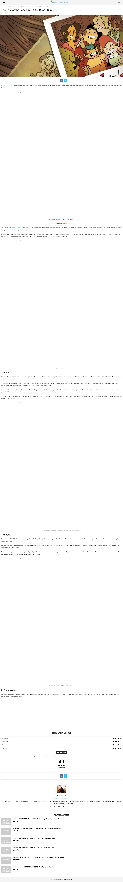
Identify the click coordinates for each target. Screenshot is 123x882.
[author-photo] (61, 793)
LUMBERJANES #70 (7, 85)
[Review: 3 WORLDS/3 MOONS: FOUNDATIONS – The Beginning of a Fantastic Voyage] (6, 860)
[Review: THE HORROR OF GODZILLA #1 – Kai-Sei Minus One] (6, 850)
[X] (65, 80)
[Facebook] (61, 80)
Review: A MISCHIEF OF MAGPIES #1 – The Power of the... (32, 867)
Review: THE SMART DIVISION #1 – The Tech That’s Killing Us (34, 838)
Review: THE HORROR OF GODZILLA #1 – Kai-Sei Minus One (33, 848)
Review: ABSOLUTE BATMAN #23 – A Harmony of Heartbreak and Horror (38, 819)
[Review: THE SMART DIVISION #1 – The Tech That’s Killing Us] (6, 841)
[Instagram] (50, 807)
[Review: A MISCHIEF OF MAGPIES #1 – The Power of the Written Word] (6, 870)
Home (2, 6)
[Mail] (59, 807)
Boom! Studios (21, 6)
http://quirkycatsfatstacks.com (62, 798)
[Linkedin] (54, 807)
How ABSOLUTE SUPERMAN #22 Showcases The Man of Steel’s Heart (37, 828)
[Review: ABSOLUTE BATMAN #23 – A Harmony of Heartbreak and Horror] (6, 822)
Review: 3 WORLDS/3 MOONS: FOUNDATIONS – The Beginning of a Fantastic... (40, 857)
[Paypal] (63, 807)
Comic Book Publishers (11, 6)
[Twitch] (67, 807)
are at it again (16, 227)
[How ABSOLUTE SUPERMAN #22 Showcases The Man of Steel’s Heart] (6, 831)
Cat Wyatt (5, 13)
